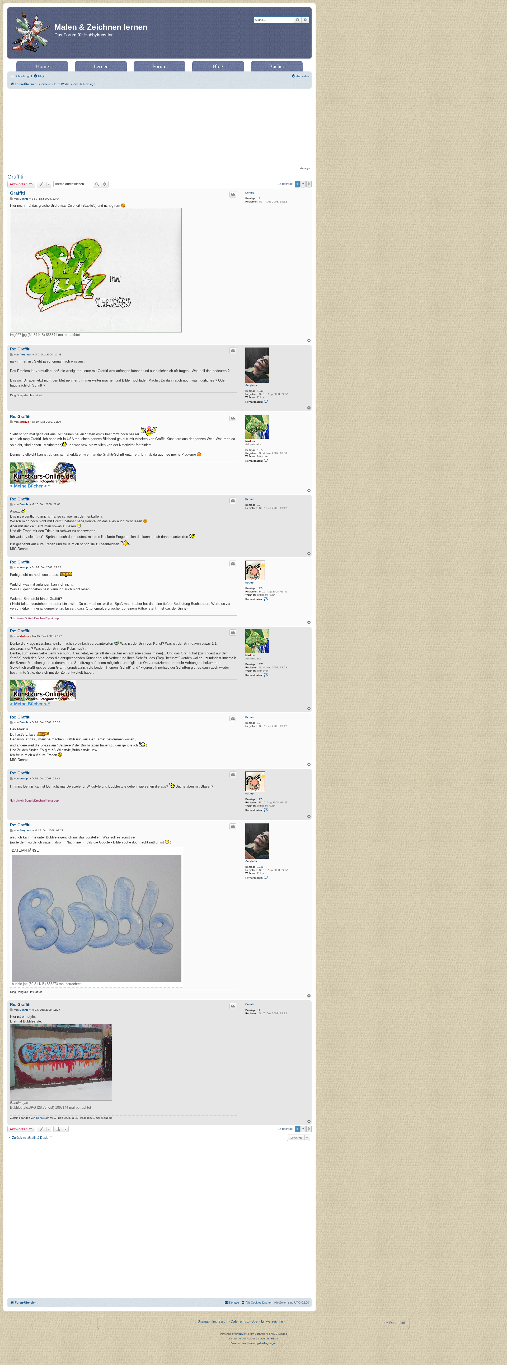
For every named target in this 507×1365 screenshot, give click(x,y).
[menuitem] (38, 76)
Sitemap (204, 1321)
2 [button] (303, 184)
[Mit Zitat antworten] (232, 194)
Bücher (276, 66)
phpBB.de (272, 1338)
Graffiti (15, 177)
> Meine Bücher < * (30, 486)
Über (255, 1321)
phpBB (239, 1333)
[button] (309, 184)
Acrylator (251, 385)
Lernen (101, 66)
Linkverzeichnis (272, 1321)
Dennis (249, 192)
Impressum (220, 1321)
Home (42, 66)
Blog (218, 66)
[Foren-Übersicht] (31, 33)
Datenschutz (240, 1321)
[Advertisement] (159, 128)
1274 (260, 588)
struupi (249, 582)
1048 (260, 390)
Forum (159, 66)
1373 (260, 449)
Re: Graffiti (20, 349)
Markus (250, 441)
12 (258, 198)
